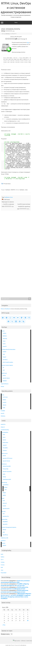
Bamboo (5, 336)
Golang (2, 562)
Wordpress (23, 645)
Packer (4, 375)
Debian (4, 399)
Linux (26, 189)
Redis (4, 474)
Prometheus (5, 484)
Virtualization (5, 432)
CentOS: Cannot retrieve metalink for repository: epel (23, 206)
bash (2, 554)
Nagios (4, 492)
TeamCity (5, 338)
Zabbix (4, 495)
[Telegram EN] (6, 317)
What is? (3, 427)
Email (3, 498)
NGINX (4, 455)
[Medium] (17, 317)
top (28, 42)
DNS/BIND (5, 521)
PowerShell (3, 572)
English (4, 545)
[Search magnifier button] (29, 298)
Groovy (2, 564)
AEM (4, 532)
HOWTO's (13, 189)
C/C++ (2, 559)
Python (2, 557)
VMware (5, 450)
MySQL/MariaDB (6, 466)
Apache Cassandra (7, 471)
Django (4, 529)
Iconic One (8, 645)
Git (3, 367)
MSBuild (5, 380)
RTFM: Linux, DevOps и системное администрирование (16, 7)
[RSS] (23, 321)
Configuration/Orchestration (8, 349)
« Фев (3, 625)
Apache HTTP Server (7, 458)
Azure (4, 437)
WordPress (5, 534)
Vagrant (5, 445)
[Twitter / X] (12, 321)
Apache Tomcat (6, 461)
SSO (4, 513)
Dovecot (5, 503)
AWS (4, 434)
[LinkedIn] (16, 321)
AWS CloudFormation (8, 362)
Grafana (5, 487)
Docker (4, 439)
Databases (4, 464)
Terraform (5, 359)
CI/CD (3, 331)
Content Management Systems (9, 527)
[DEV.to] (14, 317)
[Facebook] (8, 321)
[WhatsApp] (10, 317)
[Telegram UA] (2, 317)
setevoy (7, 33)
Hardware (7, 189)
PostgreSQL (5, 468)
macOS (2, 413)
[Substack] (25, 317)
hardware (22, 189)
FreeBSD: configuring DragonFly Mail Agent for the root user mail (15, 584)
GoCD (4, 343)
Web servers (5, 453)
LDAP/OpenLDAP (7, 479)
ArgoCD (4, 346)
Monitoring (4, 482)
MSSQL (4, 476)
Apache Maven (6, 378)
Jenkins (4, 333)
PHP (2, 567)
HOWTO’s (3, 424)
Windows (3, 416)
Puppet (4, 357)
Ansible (4, 351)
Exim (4, 500)
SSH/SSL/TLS (6, 516)
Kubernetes (5, 442)
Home (2, 308)
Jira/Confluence (4, 383)
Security (3, 511)
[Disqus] (16, 233)
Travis (4, 341)
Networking (4, 519)
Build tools (4, 373)
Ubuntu (4, 405)
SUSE (4, 407)
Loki (5, 489)
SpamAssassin (6, 508)
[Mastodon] (21, 317)
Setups (2, 386)
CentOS (4, 402)
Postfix (4, 505)
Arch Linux (5, 397)
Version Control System (7, 365)
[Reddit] (19, 321)
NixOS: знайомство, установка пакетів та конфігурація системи (14, 587)
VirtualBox (5, 447)
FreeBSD (3, 410)
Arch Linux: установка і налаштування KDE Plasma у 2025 (15, 581)
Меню (16, 22)
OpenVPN (5, 524)
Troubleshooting (5, 429)
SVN (4, 370)
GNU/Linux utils (4, 538)
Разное (3, 543)
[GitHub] (29, 317)
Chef (4, 354)
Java (2, 570)
